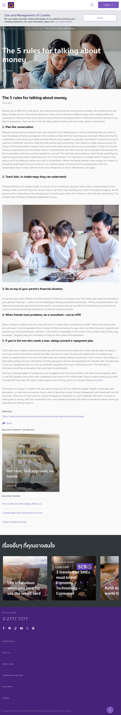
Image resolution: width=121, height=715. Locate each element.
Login (106, 4)
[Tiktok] (15, 627)
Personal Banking (9, 28)
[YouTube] (21, 627)
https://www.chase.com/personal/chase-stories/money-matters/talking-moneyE (43, 416)
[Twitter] (27, 627)
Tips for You (38, 28)
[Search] (92, 5)
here (100, 380)
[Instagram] (33, 627)
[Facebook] (3, 627)
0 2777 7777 (15, 618)
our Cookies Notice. (63, 21)
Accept (100, 17)
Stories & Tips (25, 28)
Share (9, 70)
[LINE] (9, 627)
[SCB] (11, 5)
